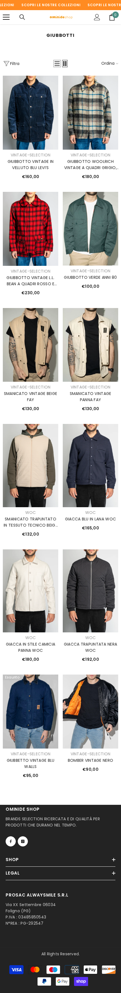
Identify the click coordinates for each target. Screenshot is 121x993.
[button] (57, 63)
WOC (30, 512)
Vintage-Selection (31, 155)
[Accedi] (97, 17)
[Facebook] (11, 841)
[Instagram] (23, 841)
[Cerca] (22, 17)
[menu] (6, 17)
